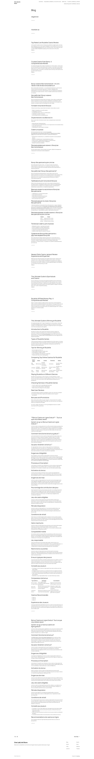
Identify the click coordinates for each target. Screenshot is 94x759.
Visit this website (46, 334)
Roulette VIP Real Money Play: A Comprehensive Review (42, 299)
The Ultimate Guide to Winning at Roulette (46, 321)
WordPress (78, 756)
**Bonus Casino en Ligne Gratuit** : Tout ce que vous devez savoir (46, 418)
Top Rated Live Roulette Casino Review (45, 42)
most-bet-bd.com (38, 47)
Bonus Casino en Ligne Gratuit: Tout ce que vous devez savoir (46, 621)
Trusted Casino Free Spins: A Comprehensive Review (41, 62)
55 (17, 736)
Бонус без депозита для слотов (42, 162)
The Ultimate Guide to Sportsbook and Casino (43, 277)
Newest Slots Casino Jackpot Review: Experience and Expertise (44, 255)
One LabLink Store (20, 742)
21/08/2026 (33, 20)
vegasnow (35, 17)
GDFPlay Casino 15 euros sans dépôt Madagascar (46, 458)
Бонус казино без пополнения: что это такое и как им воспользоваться (45, 84)
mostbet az (35, 30)
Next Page (77, 736)
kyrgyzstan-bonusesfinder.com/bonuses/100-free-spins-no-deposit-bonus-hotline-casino (45, 133)
